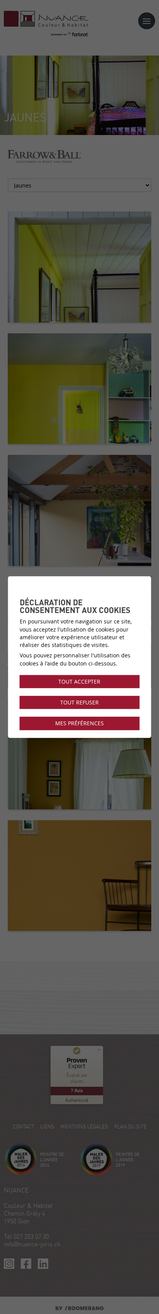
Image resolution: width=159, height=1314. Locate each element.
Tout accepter (79, 681)
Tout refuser (79, 702)
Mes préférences (79, 723)
